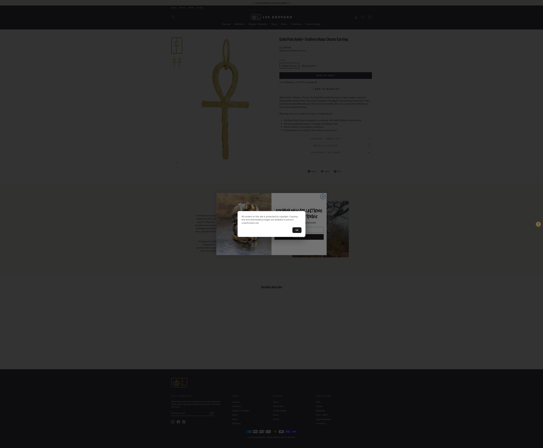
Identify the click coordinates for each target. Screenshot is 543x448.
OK (297, 230)
